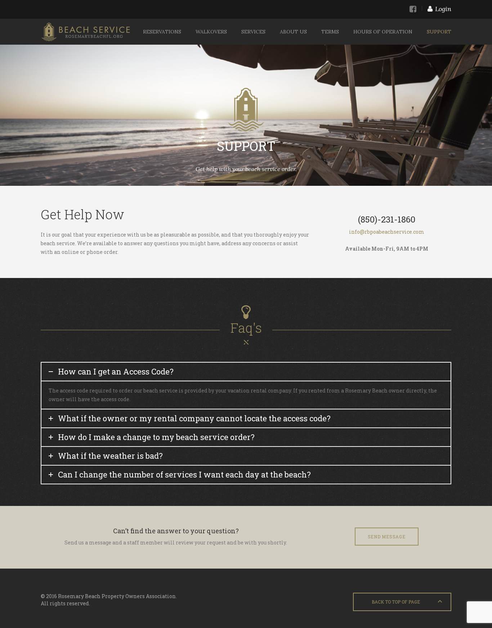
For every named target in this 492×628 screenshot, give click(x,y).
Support (439, 31)
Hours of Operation (382, 31)
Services (253, 31)
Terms (330, 31)
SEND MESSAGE (387, 536)
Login (443, 9)
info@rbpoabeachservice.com (386, 231)
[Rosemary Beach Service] (85, 32)
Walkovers (211, 31)
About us (293, 31)
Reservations (162, 31)
